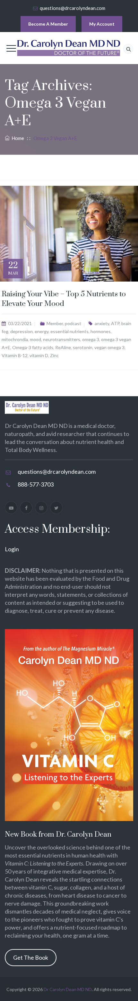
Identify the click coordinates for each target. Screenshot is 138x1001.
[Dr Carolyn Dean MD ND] (69, 48)
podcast (73, 323)
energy (41, 331)
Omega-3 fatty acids (32, 347)
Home (17, 138)
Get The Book (30, 957)
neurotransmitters (61, 339)
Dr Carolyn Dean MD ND (68, 989)
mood (35, 339)
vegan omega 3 (109, 347)
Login (12, 549)
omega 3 (90, 339)
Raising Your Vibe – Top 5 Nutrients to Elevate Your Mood (64, 299)
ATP (115, 323)
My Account (102, 24)
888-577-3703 (36, 484)
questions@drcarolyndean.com (72, 8)
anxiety (102, 323)
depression (21, 331)
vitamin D (39, 355)
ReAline (63, 347)
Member (55, 323)
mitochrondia (15, 339)
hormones (101, 331)
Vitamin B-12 (15, 355)
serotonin (82, 347)
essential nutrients (69, 331)
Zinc (54, 355)
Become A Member (48, 24)
